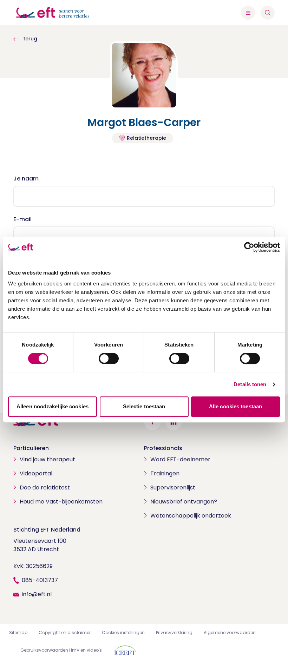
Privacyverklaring (174, 632)
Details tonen (250, 384)
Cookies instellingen (123, 632)
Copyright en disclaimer (65, 632)
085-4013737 (40, 580)
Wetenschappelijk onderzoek (190, 516)
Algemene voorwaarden (230, 632)
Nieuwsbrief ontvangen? (183, 501)
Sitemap (18, 632)
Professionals (163, 448)
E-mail (22, 219)
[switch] (109, 358)
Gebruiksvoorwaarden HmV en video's (61, 650)
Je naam (26, 178)
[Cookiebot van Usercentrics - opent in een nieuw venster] (249, 247)
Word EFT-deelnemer (180, 459)
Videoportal (36, 473)
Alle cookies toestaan (235, 406)
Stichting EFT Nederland (46, 530)
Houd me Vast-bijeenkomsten (61, 501)
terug (29, 38)
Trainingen (164, 473)
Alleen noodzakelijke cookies (53, 406)
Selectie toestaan (144, 406)
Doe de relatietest (45, 487)
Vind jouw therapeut (47, 459)
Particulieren (31, 448)
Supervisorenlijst (172, 487)
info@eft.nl (37, 594)
